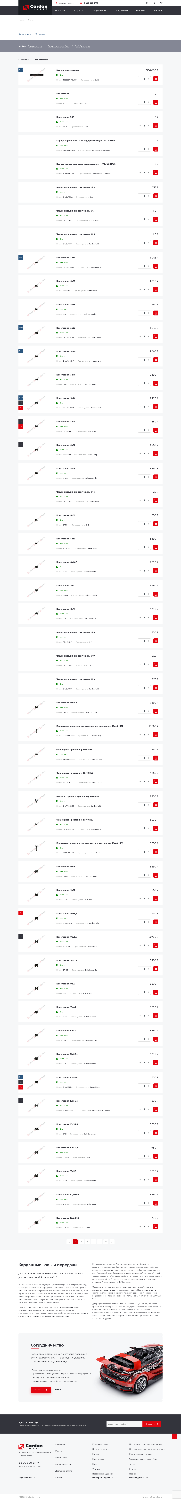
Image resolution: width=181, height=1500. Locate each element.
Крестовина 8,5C (65, 117)
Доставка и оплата (63, 1471)
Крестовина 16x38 (65, 515)
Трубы (132, 1464)
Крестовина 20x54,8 (67, 1148)
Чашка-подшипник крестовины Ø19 (75, 632)
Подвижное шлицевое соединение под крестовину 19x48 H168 (89, 843)
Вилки (95, 1464)
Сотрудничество (99, 10)
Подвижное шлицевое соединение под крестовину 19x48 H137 (89, 726)
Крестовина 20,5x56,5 (67, 1194)
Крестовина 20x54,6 (67, 1101)
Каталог (62, 10)
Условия (38, 1390)
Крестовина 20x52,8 (67, 1077)
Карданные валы (100, 1444)
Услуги (77, 10)
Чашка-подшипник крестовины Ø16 (75, 492)
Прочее (132, 1474)
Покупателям (121, 10)
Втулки (132, 1469)
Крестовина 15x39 (65, 328)
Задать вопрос (25, 1477)
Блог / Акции (61, 1457)
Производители (137, 1477)
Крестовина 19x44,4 (66, 703)
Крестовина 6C (64, 94)
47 (106, 1242)
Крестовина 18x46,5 (66, 562)
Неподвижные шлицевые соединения (147, 1449)
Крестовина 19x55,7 (66, 913)
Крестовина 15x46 (65, 398)
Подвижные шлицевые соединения (145, 1444)
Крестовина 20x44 (66, 1007)
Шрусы (95, 1454)
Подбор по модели (101, 1477)
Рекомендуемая (42, 59)
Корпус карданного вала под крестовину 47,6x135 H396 (85, 140)
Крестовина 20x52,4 (67, 1054)
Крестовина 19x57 (65, 984)
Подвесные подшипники (103, 1474)
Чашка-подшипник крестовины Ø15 (75, 187)
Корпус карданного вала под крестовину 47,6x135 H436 (85, 164)
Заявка (58, 1390)
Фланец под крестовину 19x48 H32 (74, 749)
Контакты (158, 10)
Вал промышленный (67, 70)
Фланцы (96, 1469)
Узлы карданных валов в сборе (143, 1459)
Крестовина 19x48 (65, 867)
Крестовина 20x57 (66, 1171)
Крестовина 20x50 (66, 1030)
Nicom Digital (157, 1497)
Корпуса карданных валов (141, 1454)
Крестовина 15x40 (65, 351)
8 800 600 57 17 (91, 3)
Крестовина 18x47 (65, 585)
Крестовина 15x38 (65, 258)
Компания (141, 10)
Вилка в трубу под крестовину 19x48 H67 (78, 796)
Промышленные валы (102, 1449)
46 (100, 1242)
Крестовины (98, 1459)
